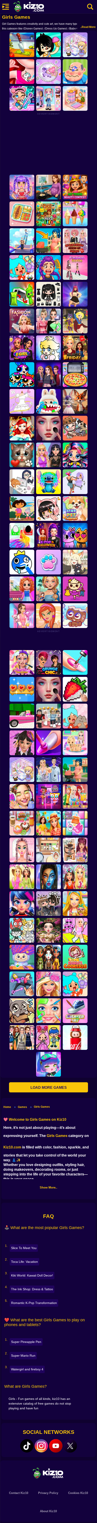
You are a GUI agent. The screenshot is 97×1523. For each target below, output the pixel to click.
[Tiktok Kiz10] (27, 1446)
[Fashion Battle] (75, 267)
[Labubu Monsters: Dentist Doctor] (48, 401)
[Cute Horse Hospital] (75, 903)
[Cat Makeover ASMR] (21, 455)
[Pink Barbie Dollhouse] (21, 716)
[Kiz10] (36, 7)
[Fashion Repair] (75, 796)
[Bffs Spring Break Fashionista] (21, 876)
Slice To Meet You (24, 1248)
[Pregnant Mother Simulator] (48, 240)
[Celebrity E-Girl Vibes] (21, 347)
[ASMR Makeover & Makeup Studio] (48, 428)
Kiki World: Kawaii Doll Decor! (32, 1275)
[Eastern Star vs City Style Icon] (48, 930)
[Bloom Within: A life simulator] (48, 187)
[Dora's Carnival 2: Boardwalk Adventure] (21, 508)
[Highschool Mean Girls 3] (48, 321)
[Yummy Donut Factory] (21, 823)
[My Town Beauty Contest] (75, 187)
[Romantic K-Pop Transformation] (21, 187)
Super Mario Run (23, 1355)
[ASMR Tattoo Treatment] (48, 588)
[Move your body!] (21, 984)
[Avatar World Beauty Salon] (75, 455)
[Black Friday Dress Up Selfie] (75, 240)
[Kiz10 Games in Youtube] (55, 1446)
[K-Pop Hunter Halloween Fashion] (48, 535)
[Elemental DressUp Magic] (48, 957)
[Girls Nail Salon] (48, 742)
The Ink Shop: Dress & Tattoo (32, 1289)
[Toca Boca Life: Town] (48, 213)
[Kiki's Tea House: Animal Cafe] (75, 562)
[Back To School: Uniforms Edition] (21, 1037)
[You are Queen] (21, 535)
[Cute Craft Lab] (48, 71)
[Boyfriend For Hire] (48, 374)
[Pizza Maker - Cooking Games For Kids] (75, 374)
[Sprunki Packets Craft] (21, 294)
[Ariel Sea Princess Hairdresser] (21, 428)
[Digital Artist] (75, 689)
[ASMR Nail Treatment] (75, 850)
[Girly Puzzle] (75, 823)
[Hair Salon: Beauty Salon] (21, 742)
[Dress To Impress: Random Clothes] (48, 716)
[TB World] (75, 984)
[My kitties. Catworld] (75, 535)
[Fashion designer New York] (48, 615)
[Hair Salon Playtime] (48, 267)
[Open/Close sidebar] (5, 6)
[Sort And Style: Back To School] (21, 615)
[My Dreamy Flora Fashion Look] (75, 876)
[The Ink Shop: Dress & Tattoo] (21, 71)
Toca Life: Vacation (24, 1261)
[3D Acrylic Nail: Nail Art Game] (75, 662)
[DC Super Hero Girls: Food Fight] (75, 321)
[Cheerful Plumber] (48, 347)
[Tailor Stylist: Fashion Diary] (21, 401)
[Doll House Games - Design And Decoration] (21, 588)
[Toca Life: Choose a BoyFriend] (48, 1037)
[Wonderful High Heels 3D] (21, 240)
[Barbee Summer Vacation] (48, 823)
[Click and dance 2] (75, 294)
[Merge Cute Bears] (21, 930)
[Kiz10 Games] (48, 1473)
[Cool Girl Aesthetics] (21, 796)
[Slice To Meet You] (21, 44)
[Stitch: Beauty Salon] (48, 481)
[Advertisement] (48, 143)
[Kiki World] (21, 769)
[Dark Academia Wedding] (48, 769)
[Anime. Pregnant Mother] (75, 769)
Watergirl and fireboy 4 (27, 1369)
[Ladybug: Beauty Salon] (21, 903)
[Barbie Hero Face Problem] (21, 662)
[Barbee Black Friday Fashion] (75, 347)
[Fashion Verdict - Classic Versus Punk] (48, 455)
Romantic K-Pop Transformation (34, 1303)
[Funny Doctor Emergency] (75, 71)
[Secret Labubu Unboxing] (75, 1037)
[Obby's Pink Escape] (75, 930)
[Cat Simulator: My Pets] (48, 562)
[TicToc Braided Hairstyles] (21, 850)
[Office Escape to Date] (21, 481)
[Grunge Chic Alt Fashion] (48, 662)
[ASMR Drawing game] (21, 562)
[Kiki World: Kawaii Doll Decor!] (75, 44)
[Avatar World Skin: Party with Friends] (21, 98)
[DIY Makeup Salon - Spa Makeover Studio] (48, 1010)
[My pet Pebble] (21, 1010)
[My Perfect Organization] (48, 850)
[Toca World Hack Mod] (75, 716)
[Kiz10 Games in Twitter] (70, 1446)
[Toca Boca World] (21, 267)
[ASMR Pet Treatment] (75, 508)
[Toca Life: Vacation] (48, 44)
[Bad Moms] (75, 481)
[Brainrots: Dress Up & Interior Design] (75, 588)
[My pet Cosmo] (75, 615)
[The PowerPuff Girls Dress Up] (21, 374)
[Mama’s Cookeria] (75, 957)
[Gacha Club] (48, 1064)
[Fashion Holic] (21, 321)
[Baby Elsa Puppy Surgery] (75, 742)
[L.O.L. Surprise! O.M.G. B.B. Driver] (48, 796)
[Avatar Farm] (75, 428)
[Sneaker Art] (75, 1010)
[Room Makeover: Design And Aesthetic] (75, 98)
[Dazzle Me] (48, 98)
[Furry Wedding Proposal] (75, 401)
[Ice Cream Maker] (75, 213)
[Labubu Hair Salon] (21, 957)
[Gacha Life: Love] (48, 903)
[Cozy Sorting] (21, 689)
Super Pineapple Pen (26, 1342)
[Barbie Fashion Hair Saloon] (48, 984)
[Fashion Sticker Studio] (48, 294)
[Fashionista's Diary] (48, 508)
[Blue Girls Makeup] (48, 876)
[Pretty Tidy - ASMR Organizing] (21, 213)
